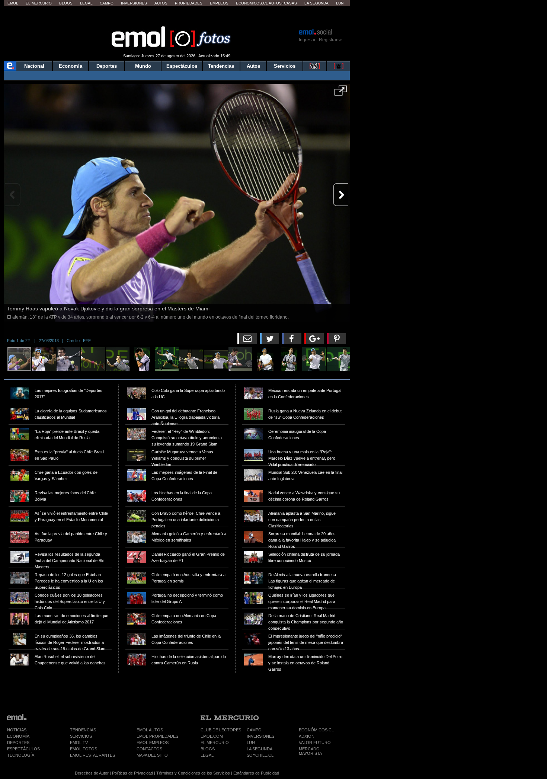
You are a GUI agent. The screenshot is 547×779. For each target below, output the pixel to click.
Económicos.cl (252, 3)
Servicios (284, 66)
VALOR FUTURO (315, 742)
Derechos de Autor (92, 773)
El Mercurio (39, 3)
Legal (86, 3)
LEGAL (207, 755)
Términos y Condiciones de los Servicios (193, 773)
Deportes (106, 66)
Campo (106, 3)
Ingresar (307, 39)
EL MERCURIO (215, 742)
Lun (339, 3)
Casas (290, 3)
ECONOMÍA (18, 736)
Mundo (143, 66)
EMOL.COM (212, 736)
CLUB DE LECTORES (221, 730)
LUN (251, 742)
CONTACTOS (149, 749)
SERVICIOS (81, 736)
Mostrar (177, 16)
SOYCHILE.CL (260, 755)
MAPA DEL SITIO (152, 755)
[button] (340, 93)
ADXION (306, 736)
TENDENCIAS (83, 730)
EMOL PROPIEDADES (157, 736)
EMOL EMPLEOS (153, 742)
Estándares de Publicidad (256, 773)
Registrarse (330, 39)
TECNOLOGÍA (20, 755)
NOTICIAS (16, 730)
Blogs (66, 3)
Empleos (219, 3)
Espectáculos (181, 66)
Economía (70, 66)
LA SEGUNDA (259, 749)
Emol (12, 3)
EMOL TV (79, 742)
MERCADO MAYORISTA (310, 751)
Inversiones (134, 3)
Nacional (34, 66)
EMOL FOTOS (83, 749)
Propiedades (188, 3)
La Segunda (316, 3)
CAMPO (254, 730)
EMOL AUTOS (150, 730)
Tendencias (221, 66)
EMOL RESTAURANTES (92, 755)
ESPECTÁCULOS (23, 749)
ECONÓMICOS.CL (316, 730)
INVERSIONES (260, 736)
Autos (160, 3)
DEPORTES (18, 742)
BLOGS (208, 749)
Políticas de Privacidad (132, 773)
